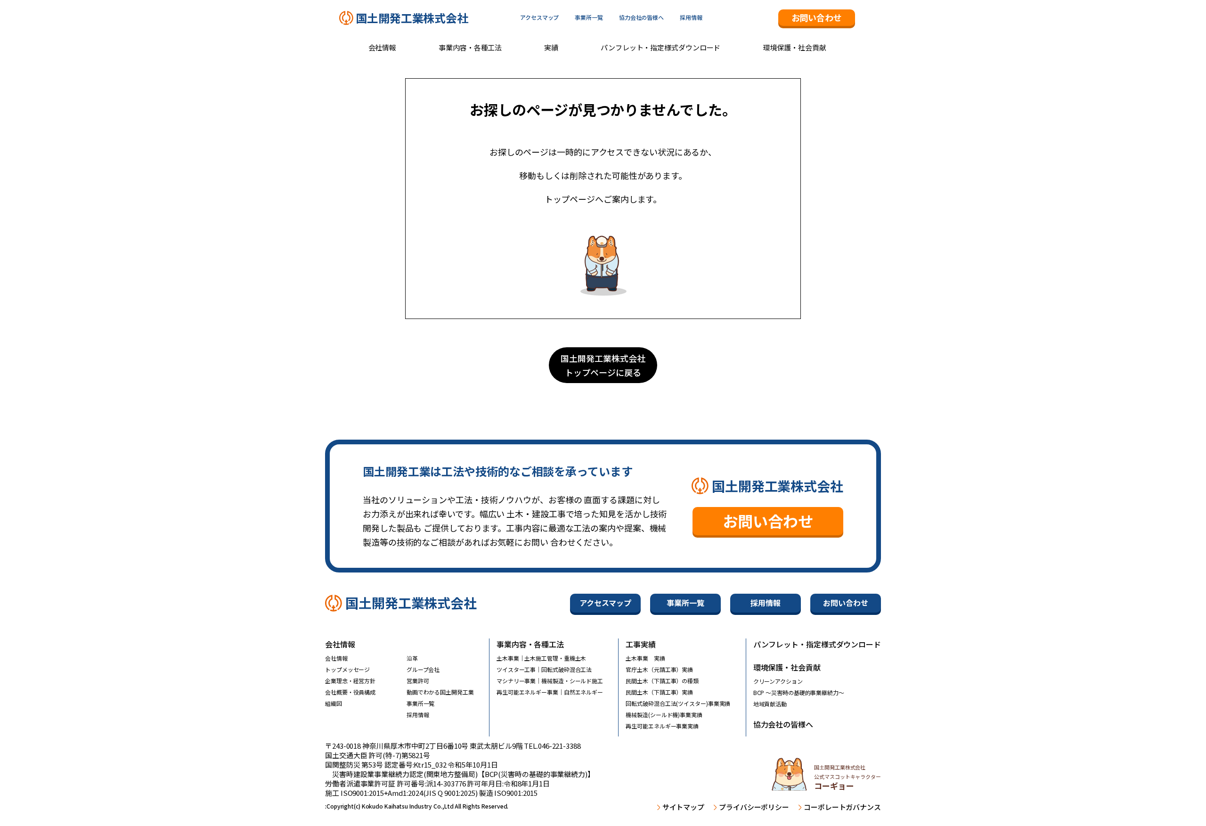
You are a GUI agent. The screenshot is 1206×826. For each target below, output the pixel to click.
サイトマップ (683, 807)
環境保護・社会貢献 (794, 47)
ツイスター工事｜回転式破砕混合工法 (544, 669)
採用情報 (691, 17)
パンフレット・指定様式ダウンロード (660, 47)
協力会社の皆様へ (641, 17)
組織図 (333, 703)
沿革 (412, 658)
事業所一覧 (589, 17)
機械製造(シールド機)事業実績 (664, 715)
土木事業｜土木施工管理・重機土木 (541, 658)
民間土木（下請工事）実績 (659, 692)
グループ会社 (423, 669)
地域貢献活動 (770, 704)
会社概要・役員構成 (350, 692)
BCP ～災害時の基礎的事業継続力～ (798, 692)
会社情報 (382, 47)
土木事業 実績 (645, 658)
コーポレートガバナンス (842, 807)
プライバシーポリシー (754, 807)
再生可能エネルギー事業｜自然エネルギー (550, 692)
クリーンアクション (778, 681)
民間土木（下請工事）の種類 (662, 681)
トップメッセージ (347, 669)
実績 (551, 47)
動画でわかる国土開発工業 (440, 692)
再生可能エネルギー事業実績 (662, 726)
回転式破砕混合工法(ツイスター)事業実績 (678, 703)
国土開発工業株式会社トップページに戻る (603, 365)
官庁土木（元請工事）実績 (659, 669)
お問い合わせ (816, 17)
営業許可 (418, 681)
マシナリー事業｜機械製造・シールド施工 (550, 681)
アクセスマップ (539, 17)
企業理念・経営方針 (350, 681)
